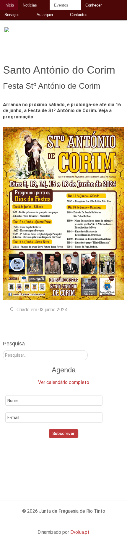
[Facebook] (48, 463)
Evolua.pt (79, 532)
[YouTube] (86, 463)
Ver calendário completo (63, 382)
